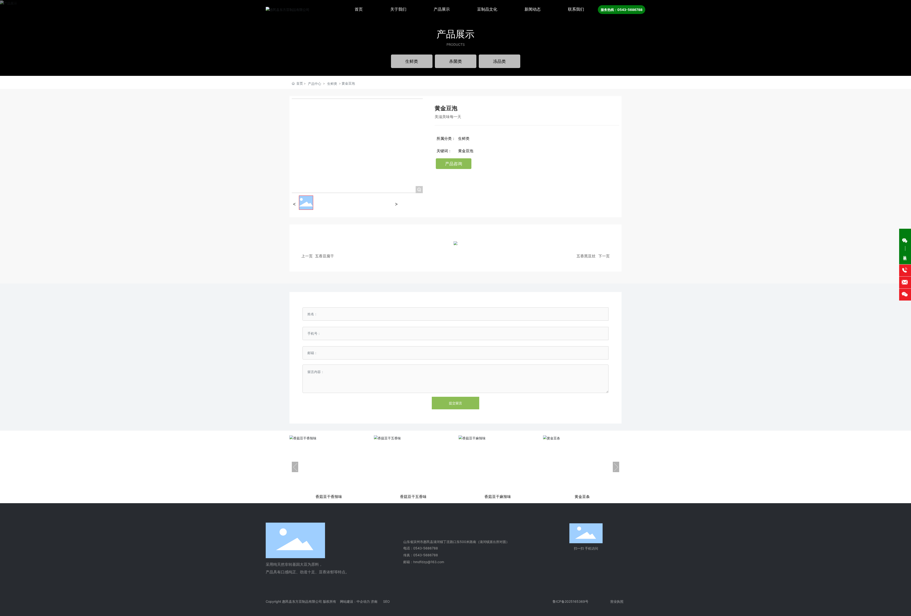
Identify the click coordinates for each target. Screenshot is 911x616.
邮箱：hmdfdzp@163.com (423, 562)
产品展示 (455, 34)
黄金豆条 (582, 497)
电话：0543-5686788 (420, 548)
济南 (374, 601)
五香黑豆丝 (585, 256)
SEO (386, 601)
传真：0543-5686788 (420, 555)
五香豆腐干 (324, 256)
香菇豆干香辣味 (329, 497)
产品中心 (314, 84)
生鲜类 (332, 84)
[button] (295, 467)
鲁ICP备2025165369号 (570, 601)
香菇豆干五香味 (413, 497)
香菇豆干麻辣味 (497, 497)
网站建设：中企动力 (355, 601)
